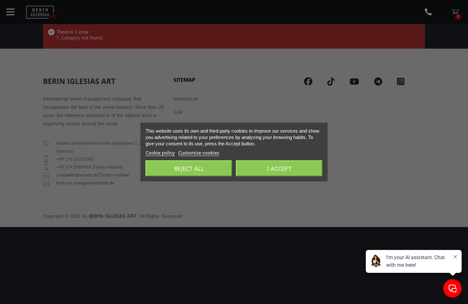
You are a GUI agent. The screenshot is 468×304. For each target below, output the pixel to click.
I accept (279, 168)
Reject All (189, 168)
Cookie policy (160, 152)
